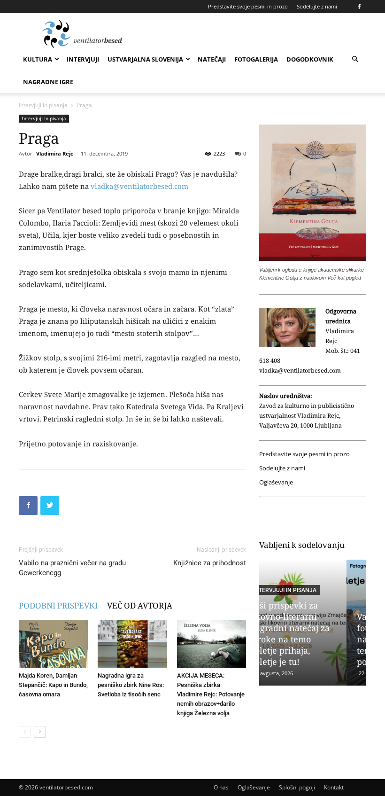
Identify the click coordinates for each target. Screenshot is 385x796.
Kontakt (334, 787)
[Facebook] (359, 6)
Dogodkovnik (309, 59)
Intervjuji (83, 59)
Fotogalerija (256, 59)
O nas (221, 787)
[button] (355, 59)
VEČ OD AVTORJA (139, 605)
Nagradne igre (48, 82)
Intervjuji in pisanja (43, 105)
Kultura (37, 59)
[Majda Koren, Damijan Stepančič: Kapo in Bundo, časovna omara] (53, 644)
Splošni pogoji (297, 787)
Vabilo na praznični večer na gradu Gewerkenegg (72, 568)
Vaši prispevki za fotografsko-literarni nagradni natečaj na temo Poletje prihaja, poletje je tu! (311, 639)
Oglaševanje (276, 482)
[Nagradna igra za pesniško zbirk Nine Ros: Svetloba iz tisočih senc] (132, 644)
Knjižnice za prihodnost (209, 563)
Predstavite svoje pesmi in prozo (248, 6)
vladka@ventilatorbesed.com (139, 186)
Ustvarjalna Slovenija (145, 59)
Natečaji (212, 59)
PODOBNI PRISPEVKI (58, 605)
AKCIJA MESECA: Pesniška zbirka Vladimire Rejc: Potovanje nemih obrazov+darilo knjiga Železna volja (211, 694)
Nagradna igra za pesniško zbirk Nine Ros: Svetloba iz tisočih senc (131, 685)
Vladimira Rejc (54, 153)
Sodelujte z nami (317, 6)
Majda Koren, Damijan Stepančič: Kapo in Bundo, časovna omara (53, 685)
